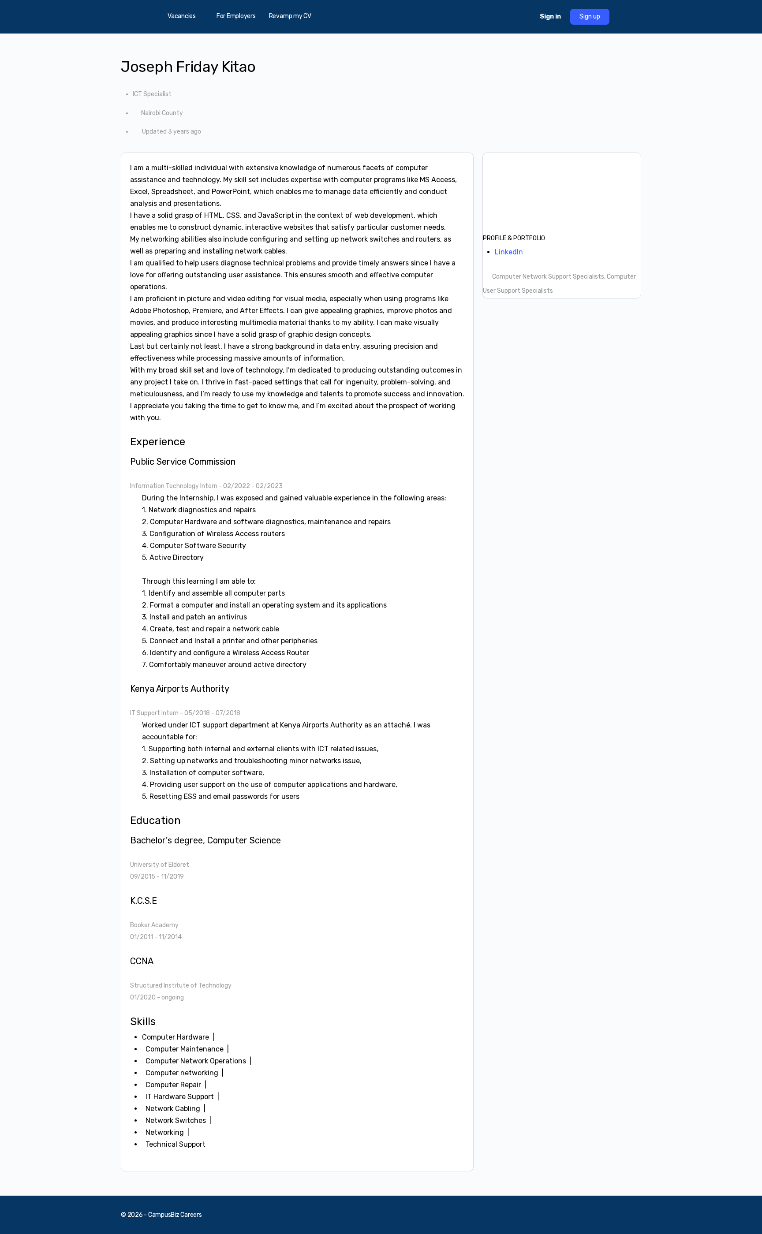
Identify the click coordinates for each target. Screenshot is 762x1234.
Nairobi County (162, 113)
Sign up (589, 16)
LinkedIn (509, 252)
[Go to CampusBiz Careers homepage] (381, 16)
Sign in (550, 16)
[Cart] (525, 17)
